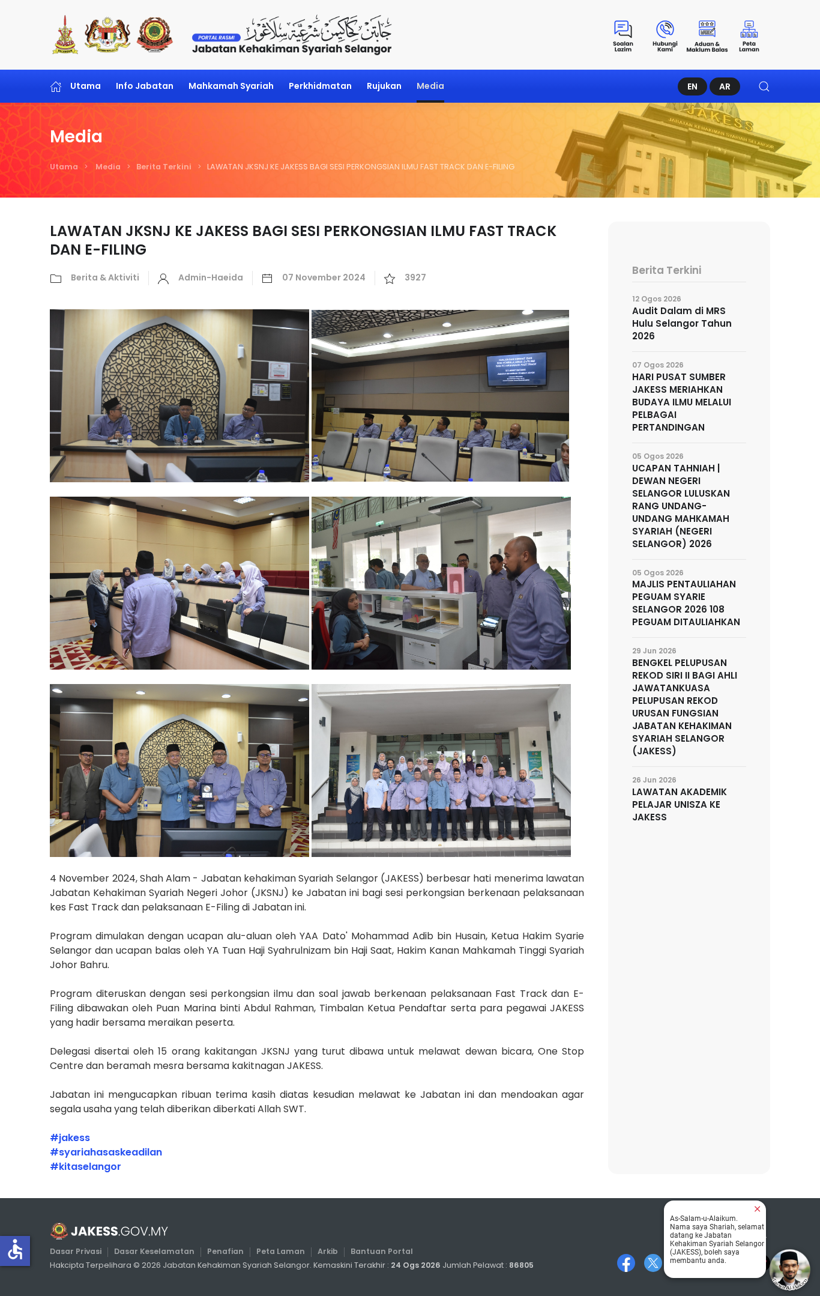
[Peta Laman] (749, 35)
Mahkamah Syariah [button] (231, 86)
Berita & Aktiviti (105, 277)
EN (692, 86)
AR (725, 86)
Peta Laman (280, 1251)
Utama (85, 86)
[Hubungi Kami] (665, 35)
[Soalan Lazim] (623, 35)
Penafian (225, 1251)
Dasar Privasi (75, 1251)
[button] (764, 86)
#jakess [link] (70, 1138)
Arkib (328, 1251)
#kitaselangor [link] (85, 1166)
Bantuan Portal (382, 1251)
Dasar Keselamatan (154, 1251)
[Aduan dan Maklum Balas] (707, 35)
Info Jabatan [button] (144, 86)
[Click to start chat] (790, 1270)
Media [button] (430, 86)
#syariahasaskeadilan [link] (106, 1152)
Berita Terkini (163, 167)
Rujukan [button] (384, 86)
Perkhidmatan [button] (320, 86)
